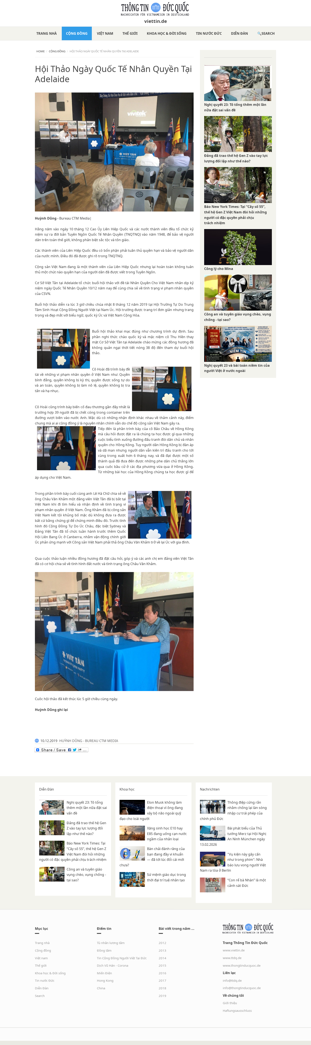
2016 (162, 973)
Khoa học (127, 789)
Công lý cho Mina (218, 268)
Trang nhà (46, 33)
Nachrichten (210, 789)
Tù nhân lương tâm (111, 943)
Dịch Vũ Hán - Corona (112, 965)
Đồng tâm (104, 950)
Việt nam (105, 33)
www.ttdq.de (232, 958)
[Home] (155, 9)
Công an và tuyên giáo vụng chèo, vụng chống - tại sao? (86, 874)
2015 (162, 965)
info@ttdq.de (232, 980)
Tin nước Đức (209, 33)
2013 (162, 950)
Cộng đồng (77, 33)
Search (268, 33)
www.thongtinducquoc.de (241, 965)
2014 (162, 958)
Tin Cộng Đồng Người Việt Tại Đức (122, 958)
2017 (162, 980)
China (101, 988)
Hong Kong (105, 980)
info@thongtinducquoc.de (242, 988)
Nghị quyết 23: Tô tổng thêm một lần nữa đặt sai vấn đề (87, 808)
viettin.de (155, 21)
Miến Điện (104, 973)
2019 (162, 996)
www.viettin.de (234, 950)
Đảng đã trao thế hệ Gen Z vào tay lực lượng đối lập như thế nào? (86, 828)
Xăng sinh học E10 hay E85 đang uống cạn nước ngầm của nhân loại (167, 833)
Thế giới (130, 33)
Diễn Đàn (239, 33)
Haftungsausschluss (237, 1010)
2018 (162, 988)
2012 (162, 943)
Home (40, 51)
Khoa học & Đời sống (167, 33)
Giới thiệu (230, 1003)
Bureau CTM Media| (75, 218)
